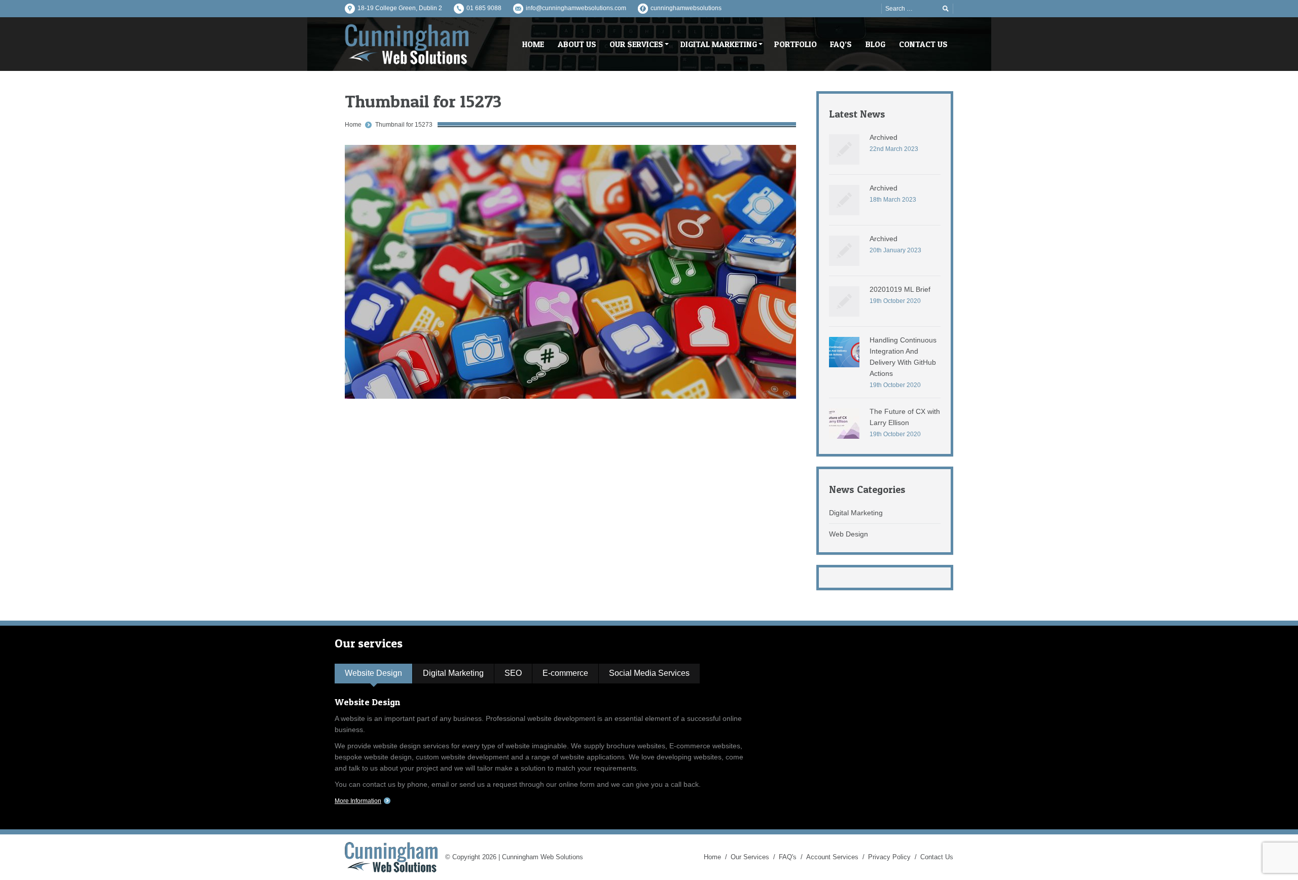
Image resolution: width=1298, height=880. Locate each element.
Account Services (832, 857)
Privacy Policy (889, 857)
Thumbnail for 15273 (403, 124)
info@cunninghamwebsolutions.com (576, 8)
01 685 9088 (483, 8)
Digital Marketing (856, 513)
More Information (358, 801)
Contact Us (936, 857)
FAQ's (788, 857)
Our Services (750, 857)
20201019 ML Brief (900, 289)
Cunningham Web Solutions (542, 857)
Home (353, 124)
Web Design (848, 534)
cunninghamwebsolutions (686, 8)
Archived (883, 137)
